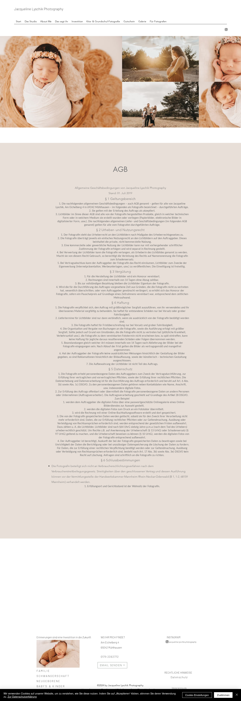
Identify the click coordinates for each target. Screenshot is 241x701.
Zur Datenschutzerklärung (22, 696)
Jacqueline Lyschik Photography (38, 9)
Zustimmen (223, 695)
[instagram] (226, 29)
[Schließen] (237, 695)
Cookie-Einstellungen (197, 695)
